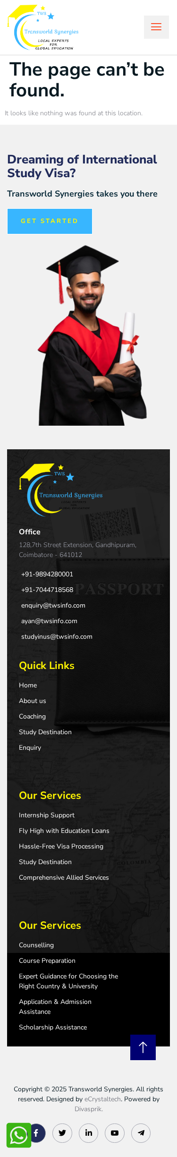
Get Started (50, 221)
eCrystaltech (102, 1099)
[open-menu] (156, 27)
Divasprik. (89, 1109)
